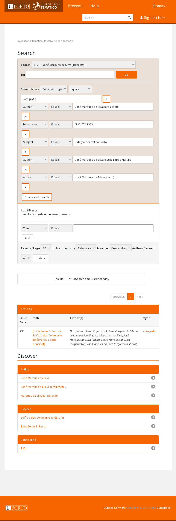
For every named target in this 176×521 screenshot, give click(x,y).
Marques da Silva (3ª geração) (40, 396)
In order (102, 248)
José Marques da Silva (35, 378)
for (23, 75)
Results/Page (30, 248)
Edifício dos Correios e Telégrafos (43, 417)
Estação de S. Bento (33, 426)
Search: (26, 65)
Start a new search (37, 197)
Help (94, 5)
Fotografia (149, 331)
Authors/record (143, 248)
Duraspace (164, 508)
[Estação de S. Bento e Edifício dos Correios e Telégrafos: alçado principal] (47, 337)
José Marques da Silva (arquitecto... (44, 387)
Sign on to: (153, 17)
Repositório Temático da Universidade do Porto (45, 41)
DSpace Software (115, 508)
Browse (75, 5)
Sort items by (65, 248)
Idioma (157, 5)
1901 (24, 448)
